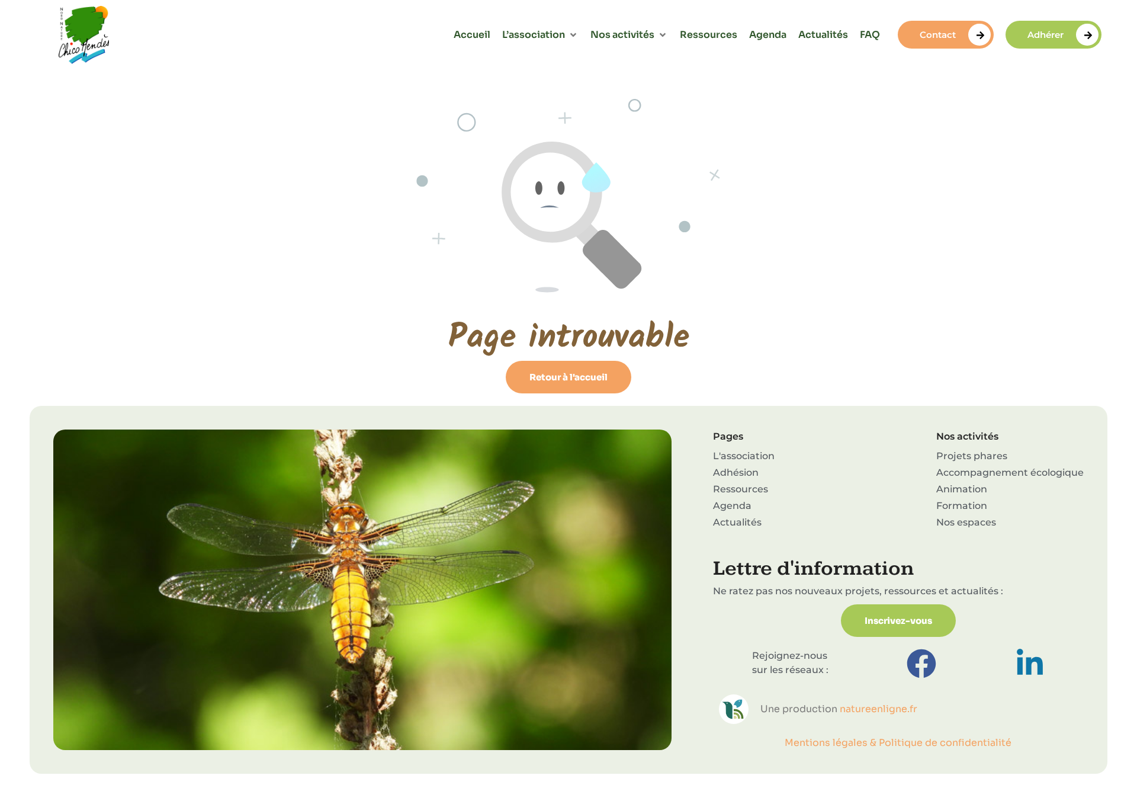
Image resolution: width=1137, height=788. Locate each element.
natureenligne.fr (878, 709)
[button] (540, 35)
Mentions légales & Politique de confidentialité (898, 742)
